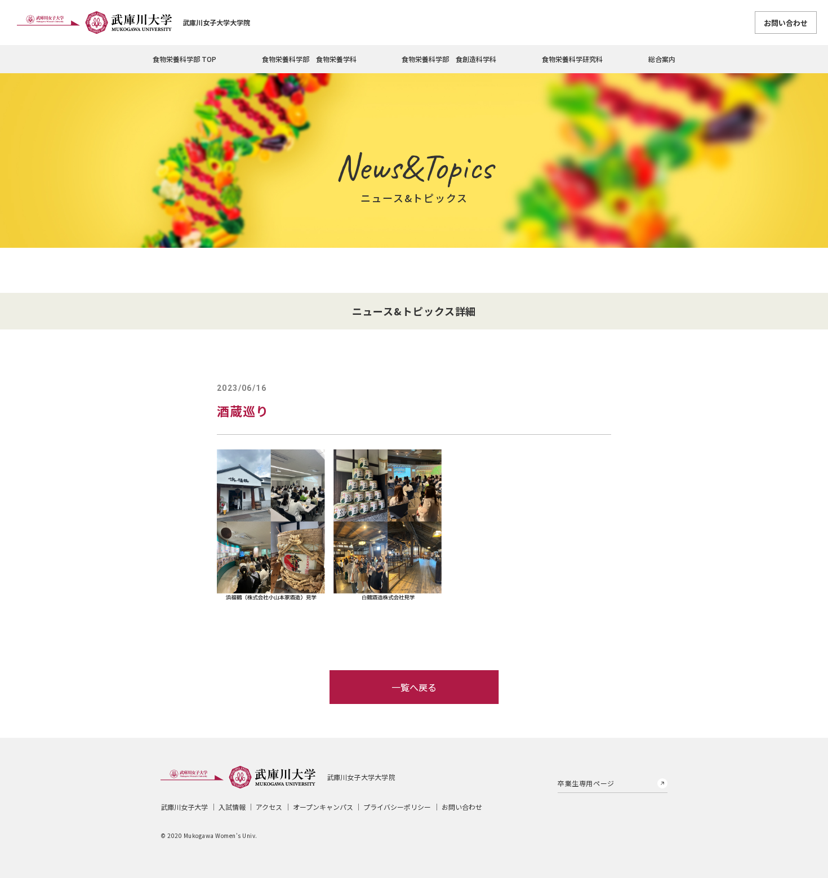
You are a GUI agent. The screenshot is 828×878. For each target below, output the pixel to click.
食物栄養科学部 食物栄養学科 (309, 59)
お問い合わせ (786, 22)
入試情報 (232, 807)
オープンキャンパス (323, 807)
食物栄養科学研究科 (572, 59)
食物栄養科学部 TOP (184, 59)
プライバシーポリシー (397, 807)
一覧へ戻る (414, 687)
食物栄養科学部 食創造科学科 (449, 59)
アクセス (269, 807)
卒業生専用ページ (586, 783)
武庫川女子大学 (184, 807)
